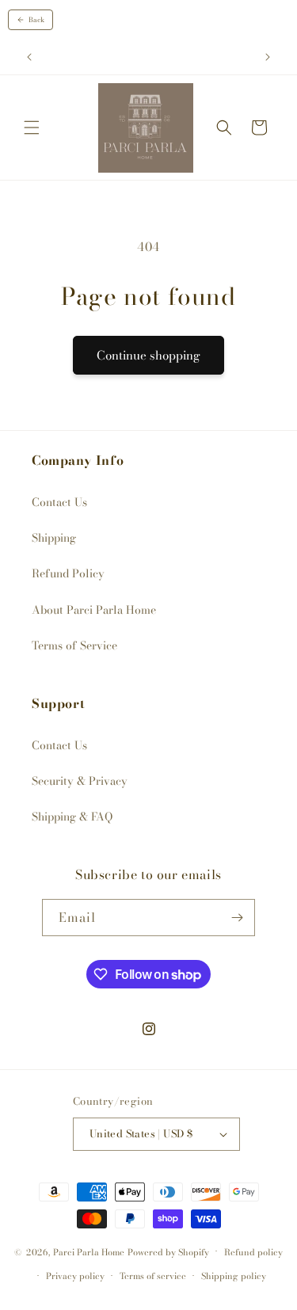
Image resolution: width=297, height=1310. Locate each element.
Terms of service (153, 1276)
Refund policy (253, 1252)
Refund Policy (68, 573)
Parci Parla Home (88, 1251)
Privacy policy (75, 1276)
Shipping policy (233, 1276)
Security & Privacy (80, 781)
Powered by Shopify (168, 1251)
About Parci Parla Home (94, 610)
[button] (31, 127)
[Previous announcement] (29, 57)
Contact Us (59, 502)
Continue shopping (148, 355)
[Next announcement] (267, 57)
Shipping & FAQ (72, 816)
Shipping (54, 537)
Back (36, 19)
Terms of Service (74, 645)
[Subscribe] (236, 917)
